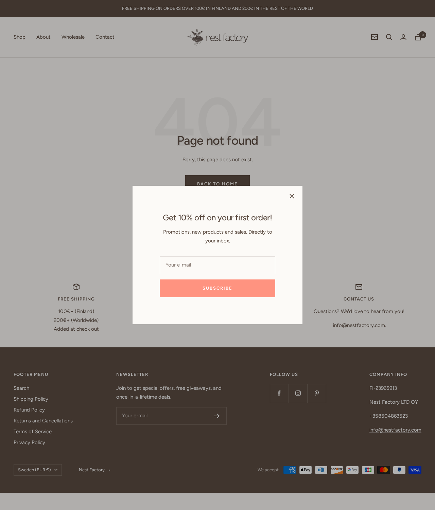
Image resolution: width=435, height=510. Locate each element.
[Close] (292, 196)
